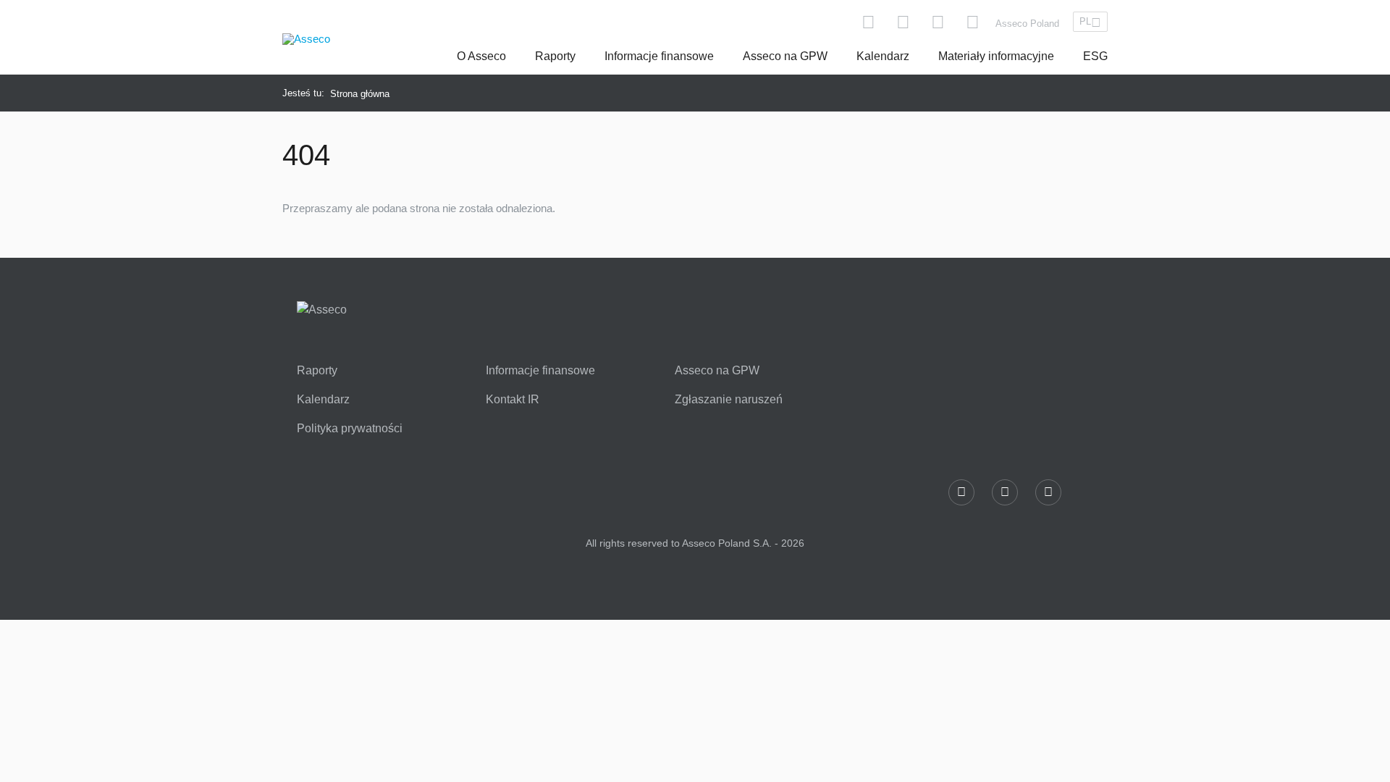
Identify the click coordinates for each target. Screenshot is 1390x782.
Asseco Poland (1027, 23)
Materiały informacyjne (996, 56)
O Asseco (481, 56)
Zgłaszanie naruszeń (729, 399)
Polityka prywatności (350, 428)
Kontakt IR (512, 399)
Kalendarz (882, 56)
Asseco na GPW (785, 56)
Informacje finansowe (659, 56)
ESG (1095, 56)
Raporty (555, 56)
